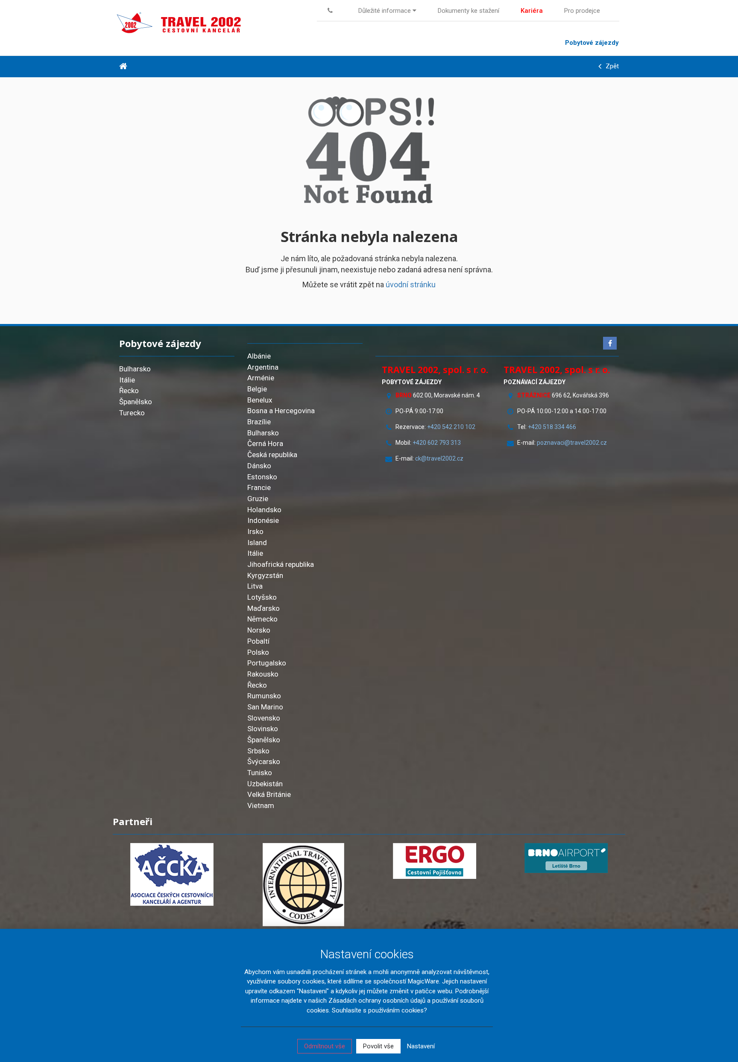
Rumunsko (264, 695)
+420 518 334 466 (552, 426)
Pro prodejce (582, 11)
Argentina (262, 367)
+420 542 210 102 (451, 426)
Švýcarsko (263, 761)
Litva (255, 586)
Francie (259, 487)
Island (257, 542)
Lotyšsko (262, 597)
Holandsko (264, 509)
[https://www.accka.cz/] (172, 874)
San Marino (265, 707)
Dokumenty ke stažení (468, 11)
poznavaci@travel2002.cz (572, 442)
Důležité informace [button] (385, 11)
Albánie (259, 356)
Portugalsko (266, 663)
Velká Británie (269, 794)
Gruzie (257, 498)
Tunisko (259, 772)
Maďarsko (263, 608)
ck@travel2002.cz (440, 458)
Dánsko (259, 465)
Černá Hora (265, 443)
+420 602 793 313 (437, 442)
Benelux (259, 400)
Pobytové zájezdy (592, 43)
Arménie (260, 377)
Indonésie (263, 520)
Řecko (129, 390)
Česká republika (272, 454)
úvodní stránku (411, 284)
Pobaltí (258, 641)
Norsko (258, 630)
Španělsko (135, 401)
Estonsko (262, 477)
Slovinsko (262, 728)
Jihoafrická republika (280, 564)
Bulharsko (135, 369)
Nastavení (421, 1046)
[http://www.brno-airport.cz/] (566, 858)
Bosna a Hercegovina (281, 410)
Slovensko (263, 718)
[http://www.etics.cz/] (303, 884)
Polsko (258, 652)
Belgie (257, 389)
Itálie (127, 380)
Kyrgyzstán (265, 575)
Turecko (132, 412)
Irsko (255, 531)
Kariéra (532, 11)
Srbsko (258, 751)
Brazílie (259, 421)
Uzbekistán (265, 783)
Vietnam (260, 805)
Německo (262, 619)
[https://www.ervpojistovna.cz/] (434, 861)
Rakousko (262, 674)
